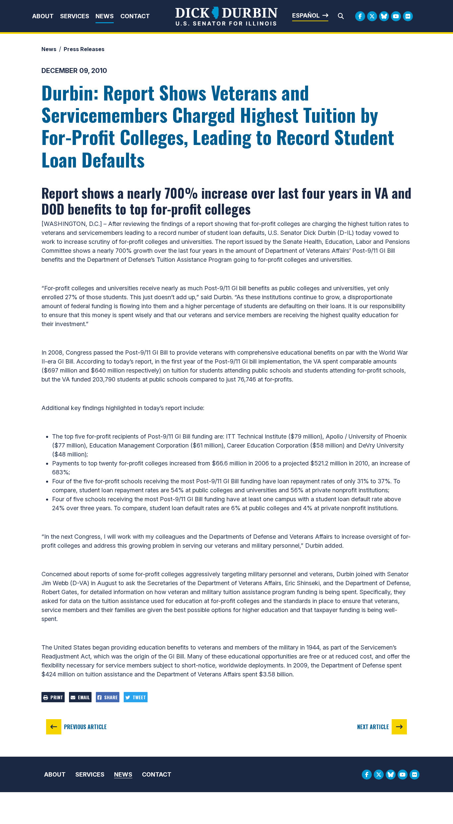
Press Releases (84, 49)
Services (74, 16)
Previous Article (85, 727)
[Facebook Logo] (360, 16)
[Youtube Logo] (396, 16)
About (43, 16)
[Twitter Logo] (372, 16)
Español (306, 15)
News (105, 16)
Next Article (373, 727)
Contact (135, 16)
